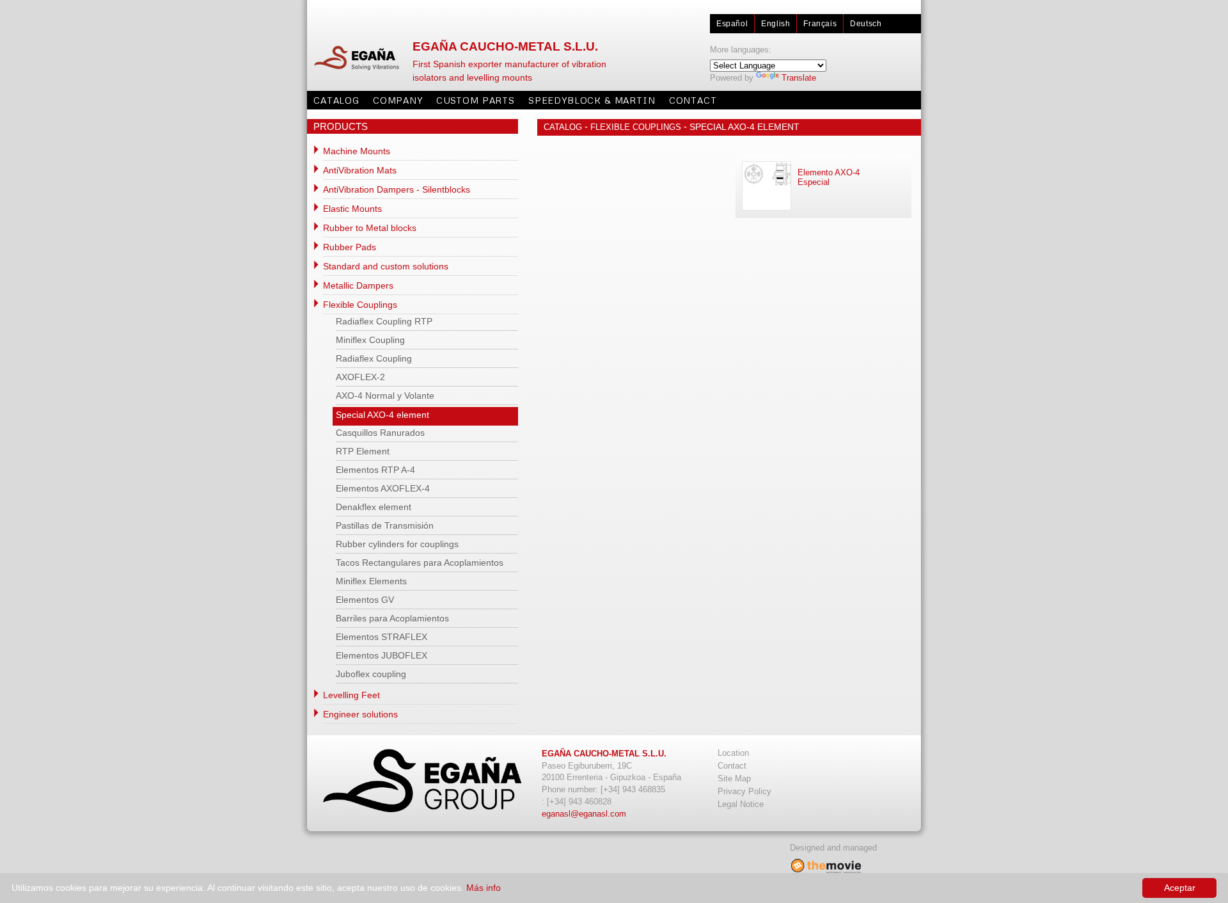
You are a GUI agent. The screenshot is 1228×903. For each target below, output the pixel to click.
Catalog (336, 100)
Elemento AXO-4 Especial (829, 177)
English (775, 23)
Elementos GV (365, 600)
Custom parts (475, 100)
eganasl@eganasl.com (584, 814)
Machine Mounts (356, 151)
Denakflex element (373, 507)
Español (732, 23)
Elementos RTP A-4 (375, 470)
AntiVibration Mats (360, 170)
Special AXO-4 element (382, 415)
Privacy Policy (744, 791)
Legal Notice (741, 804)
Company (398, 100)
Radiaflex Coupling (374, 358)
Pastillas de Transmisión (385, 525)
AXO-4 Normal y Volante (385, 395)
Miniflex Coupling (370, 340)
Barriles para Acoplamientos (392, 618)
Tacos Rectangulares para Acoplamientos (419, 562)
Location (733, 753)
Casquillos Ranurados (380, 433)
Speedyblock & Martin (592, 100)
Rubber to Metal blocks (369, 228)
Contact (693, 100)
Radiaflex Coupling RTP (384, 321)
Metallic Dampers (358, 285)
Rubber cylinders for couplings (397, 544)
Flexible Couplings (360, 305)
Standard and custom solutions (385, 266)
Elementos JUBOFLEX (381, 655)
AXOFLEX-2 (360, 377)
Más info (483, 888)
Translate (799, 78)
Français (820, 23)
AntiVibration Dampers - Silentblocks (396, 189)
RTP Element (363, 451)
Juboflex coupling (371, 674)
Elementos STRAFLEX (381, 637)
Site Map (734, 778)
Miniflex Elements (371, 581)
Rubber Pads (349, 247)
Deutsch (865, 23)
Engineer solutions (360, 714)
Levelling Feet (351, 695)
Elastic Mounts (352, 209)
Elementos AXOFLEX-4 (383, 488)
